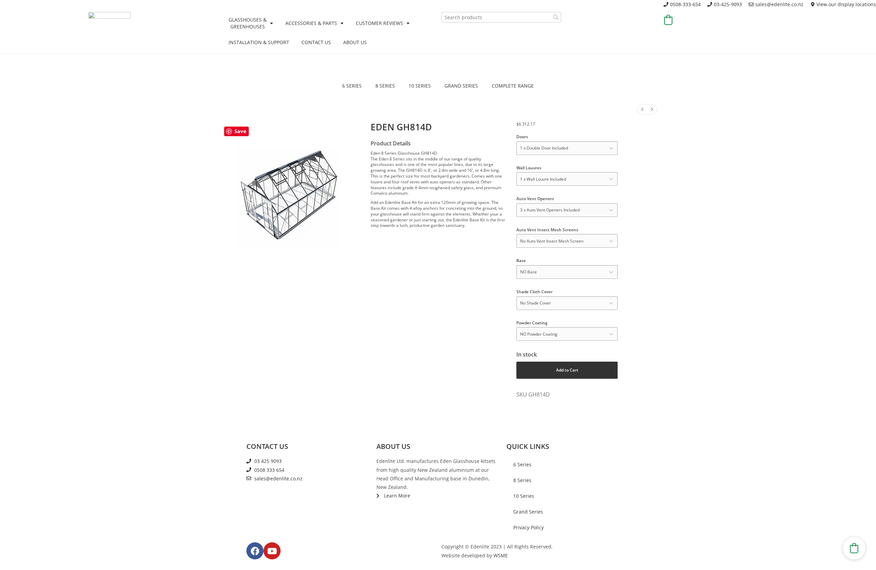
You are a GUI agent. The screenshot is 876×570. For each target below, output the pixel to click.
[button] (668, 20)
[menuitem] (642, 109)
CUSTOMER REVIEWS (379, 23)
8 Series (522, 480)
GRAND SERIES (461, 85)
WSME (500, 555)
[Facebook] (254, 550)
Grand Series (528, 511)
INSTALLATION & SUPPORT (259, 42)
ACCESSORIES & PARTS (311, 23)
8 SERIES (385, 85)
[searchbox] (501, 17)
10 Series (523, 496)
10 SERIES (420, 85)
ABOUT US (355, 42)
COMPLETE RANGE (513, 85)
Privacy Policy (528, 527)
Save (240, 131)
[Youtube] (272, 550)
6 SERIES (352, 85)
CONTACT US (316, 42)
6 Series (522, 464)
